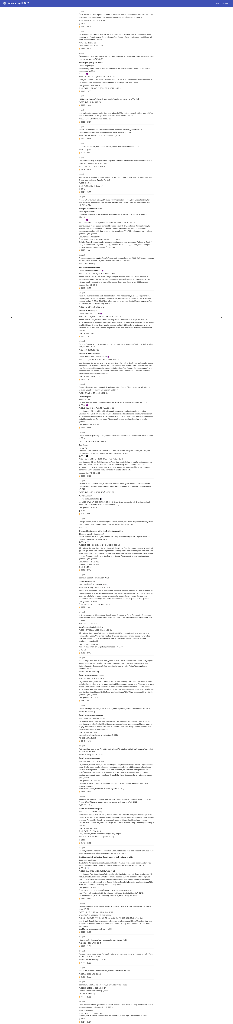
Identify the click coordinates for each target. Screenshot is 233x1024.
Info (217, 3)
